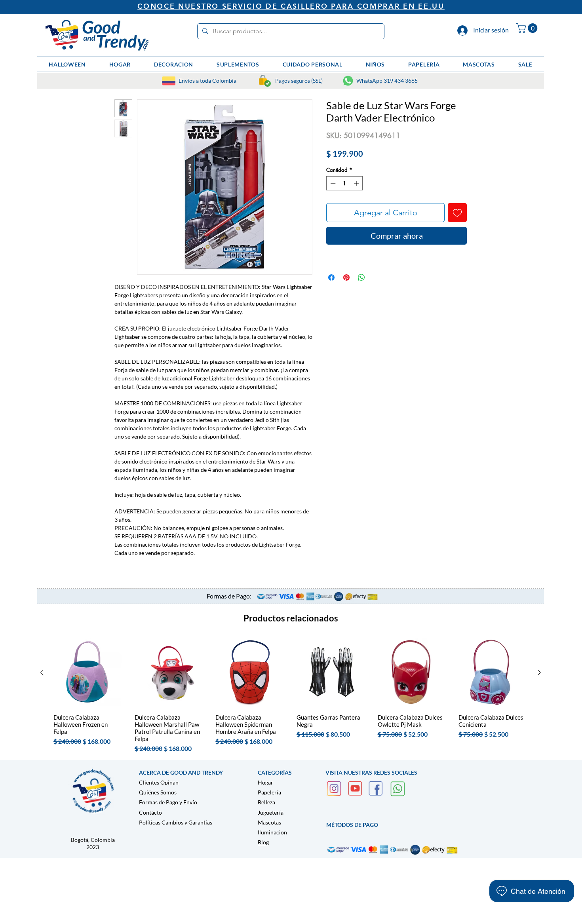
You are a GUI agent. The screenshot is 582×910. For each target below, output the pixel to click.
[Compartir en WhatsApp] (361, 277)
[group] (290, 696)
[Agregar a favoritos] (457, 212)
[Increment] (357, 183)
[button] (528, 28)
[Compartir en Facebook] (331, 277)
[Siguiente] (539, 672)
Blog (263, 842)
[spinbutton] (344, 183)
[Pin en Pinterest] (346, 277)
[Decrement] (332, 183)
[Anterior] (42, 672)
